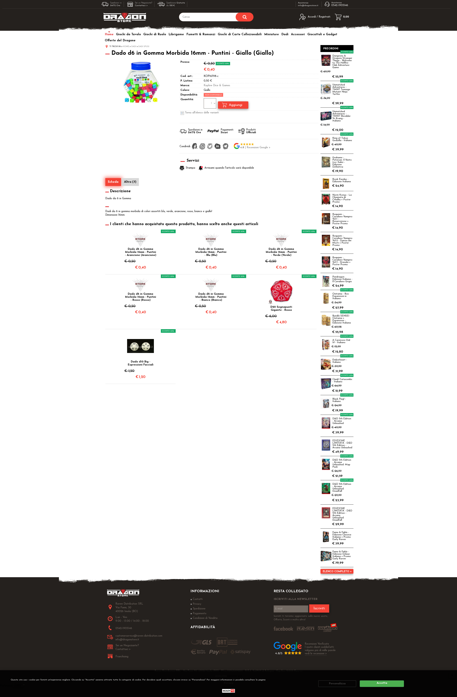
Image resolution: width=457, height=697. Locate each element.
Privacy (18, 684)
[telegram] (226, 146)
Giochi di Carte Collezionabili (240, 34)
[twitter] (210, 146)
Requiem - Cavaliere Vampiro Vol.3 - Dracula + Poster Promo (342, 261)
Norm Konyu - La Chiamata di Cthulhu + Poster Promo (342, 198)
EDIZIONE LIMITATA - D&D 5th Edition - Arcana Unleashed (342, 444)
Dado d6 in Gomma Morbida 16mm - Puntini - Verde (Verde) (281, 252)
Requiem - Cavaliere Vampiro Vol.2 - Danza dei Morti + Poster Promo (342, 240)
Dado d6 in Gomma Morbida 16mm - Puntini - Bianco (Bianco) (210, 297)
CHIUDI (452, 675)
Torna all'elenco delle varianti (202, 112)
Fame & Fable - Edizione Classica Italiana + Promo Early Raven (341, 536)
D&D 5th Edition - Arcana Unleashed (341, 421)
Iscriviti (319, 608)
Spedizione (199, 608)
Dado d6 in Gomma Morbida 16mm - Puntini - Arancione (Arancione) (140, 252)
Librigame (176, 34)
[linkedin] (217, 146)
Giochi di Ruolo (154, 34)
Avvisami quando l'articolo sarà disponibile (229, 168)
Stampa (190, 168)
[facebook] (194, 146)
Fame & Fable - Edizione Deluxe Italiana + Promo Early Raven (341, 555)
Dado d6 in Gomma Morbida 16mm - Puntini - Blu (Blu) (210, 252)
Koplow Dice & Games (217, 85)
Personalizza (337, 683)
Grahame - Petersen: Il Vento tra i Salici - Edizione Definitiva (342, 162)
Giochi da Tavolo (128, 34)
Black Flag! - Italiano (339, 400)
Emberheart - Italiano (339, 361)
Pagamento (199, 613)
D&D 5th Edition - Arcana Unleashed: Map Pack (341, 463)
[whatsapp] (202, 146)
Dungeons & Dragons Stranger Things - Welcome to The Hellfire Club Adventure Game (342, 62)
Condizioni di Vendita (205, 618)
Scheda (113, 181)
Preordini (330, 48)
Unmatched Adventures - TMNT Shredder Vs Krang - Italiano (341, 116)
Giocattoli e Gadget (322, 34)
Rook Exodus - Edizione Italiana (341, 180)
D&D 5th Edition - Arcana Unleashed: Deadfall (341, 487)
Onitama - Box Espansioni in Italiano (340, 296)
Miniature (271, 34)
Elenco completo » (337, 571)
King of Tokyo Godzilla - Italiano (342, 139)
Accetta (382, 683)
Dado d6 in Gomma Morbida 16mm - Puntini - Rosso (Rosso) (140, 297)
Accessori (298, 34)
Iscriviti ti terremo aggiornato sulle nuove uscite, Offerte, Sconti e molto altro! (301, 618)
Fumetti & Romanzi (200, 34)
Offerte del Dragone (120, 40)
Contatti (198, 599)
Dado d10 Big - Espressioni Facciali (140, 363)
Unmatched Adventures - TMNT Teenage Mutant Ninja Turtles (341, 89)
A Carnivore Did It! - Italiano (341, 341)
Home (109, 34)
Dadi (284, 34)
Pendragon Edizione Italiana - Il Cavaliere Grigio (342, 279)
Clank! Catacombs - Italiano (342, 380)
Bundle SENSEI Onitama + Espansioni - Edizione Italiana (341, 319)
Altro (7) (130, 181)
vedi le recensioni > (316, 653)
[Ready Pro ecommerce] (228, 690)
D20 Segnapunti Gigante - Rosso (281, 308)
